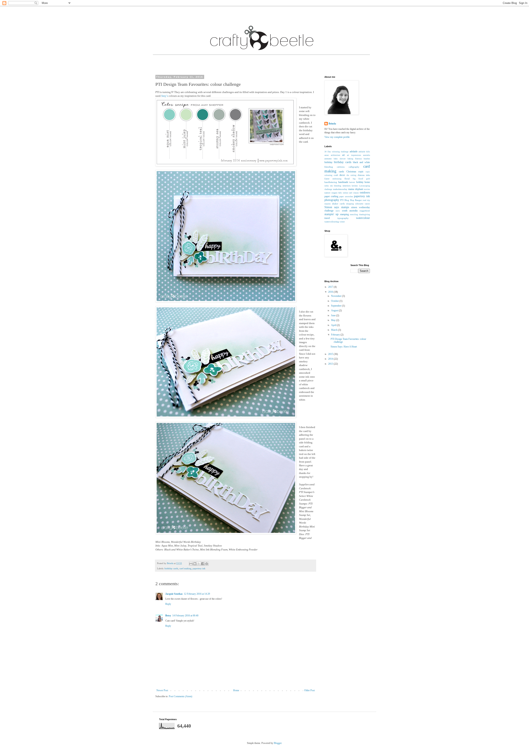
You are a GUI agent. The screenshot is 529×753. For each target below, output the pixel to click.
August (335, 310)
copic (360, 171)
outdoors (365, 192)
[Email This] (191, 564)
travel (327, 218)
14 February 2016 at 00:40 (185, 615)
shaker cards (338, 203)
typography (343, 218)
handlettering (330, 182)
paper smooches (346, 196)
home (367, 182)
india (326, 186)
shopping (350, 204)
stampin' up (331, 214)
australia (366, 155)
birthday (328, 162)
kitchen (355, 186)
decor (342, 175)
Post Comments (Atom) (180, 696)
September (336, 305)
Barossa (358, 159)
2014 (331, 358)
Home (236, 690)
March (334, 329)
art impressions (354, 155)
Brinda (332, 123)
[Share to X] (199, 564)
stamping (344, 214)
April (334, 325)
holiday (359, 182)
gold (368, 179)
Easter (326, 179)
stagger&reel (365, 211)
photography (331, 200)
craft (336, 175)
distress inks (364, 175)
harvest (352, 182)
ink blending (335, 186)
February (336, 334)
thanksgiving (364, 214)
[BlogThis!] (195, 564)
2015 (331, 354)
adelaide (353, 151)
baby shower (340, 159)
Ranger (358, 200)
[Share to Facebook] (203, 564)
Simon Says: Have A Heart (344, 346)
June (333, 315)
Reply (168, 604)
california (340, 167)
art (343, 155)
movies (367, 189)
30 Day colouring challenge (336, 151)
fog (354, 179)
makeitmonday (340, 189)
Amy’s (164, 95)
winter (342, 222)
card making (185, 568)
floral (347, 178)
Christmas (351, 171)
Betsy (168, 615)
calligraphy (354, 167)
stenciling (354, 214)
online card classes (351, 193)
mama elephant (355, 189)
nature (327, 192)
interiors (346, 185)
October (335, 301)
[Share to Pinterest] (207, 564)
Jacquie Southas (174, 593)
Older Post (309, 690)
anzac (326, 155)
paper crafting (331, 196)
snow (338, 211)
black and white (361, 162)
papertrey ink (199, 568)
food (361, 178)
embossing (336, 179)
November (336, 296)
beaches (367, 159)
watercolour (363, 218)
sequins (327, 204)
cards (341, 171)
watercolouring (331, 221)
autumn (328, 158)
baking (350, 159)
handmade (343, 182)
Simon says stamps (336, 207)
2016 (331, 291)
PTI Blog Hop (347, 200)
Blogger (277, 743)
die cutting (351, 175)
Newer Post (162, 690)
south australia (349, 210)
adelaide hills (364, 151)
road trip (366, 200)
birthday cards (171, 568)
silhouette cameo (362, 204)
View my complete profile (337, 137)
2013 (331, 363)
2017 (331, 286)
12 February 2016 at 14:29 (197, 593)
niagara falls (336, 193)
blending (328, 167)
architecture (335, 155)
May (333, 320)
